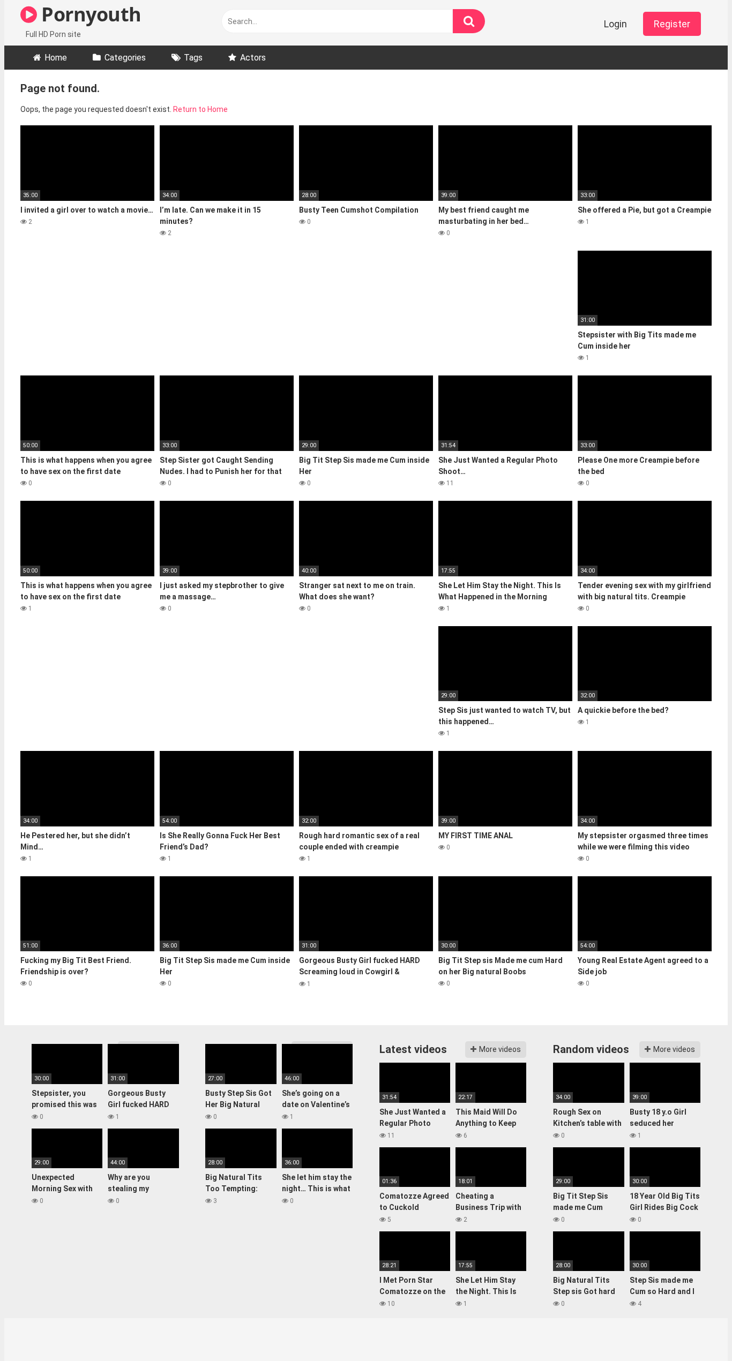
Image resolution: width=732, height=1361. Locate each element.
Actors (253, 57)
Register (672, 23)
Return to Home (200, 109)
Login (615, 23)
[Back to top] (696, 1329)
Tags (193, 57)
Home (55, 57)
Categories (125, 57)
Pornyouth (89, 14)
